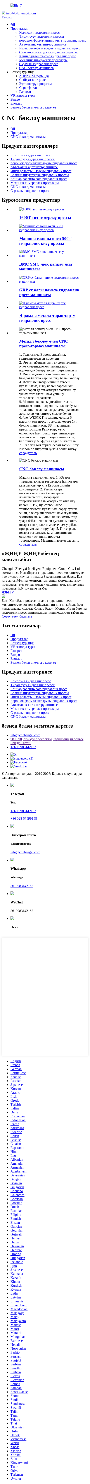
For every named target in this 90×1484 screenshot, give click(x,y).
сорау (23, 453)
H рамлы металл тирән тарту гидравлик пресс (47, 318)
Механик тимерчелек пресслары (43, 60)
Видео (15, 99)
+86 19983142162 (23, 747)
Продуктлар (19, 28)
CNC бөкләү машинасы (36, 68)
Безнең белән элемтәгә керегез (33, 107)
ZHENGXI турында (34, 76)
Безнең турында (22, 643)
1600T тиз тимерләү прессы (45, 217)
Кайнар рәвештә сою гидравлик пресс (47, 56)
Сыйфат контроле (32, 80)
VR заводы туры (22, 95)
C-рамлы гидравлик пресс (38, 64)
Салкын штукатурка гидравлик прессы (48, 52)
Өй (12, 24)
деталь (32, 453)
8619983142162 (21, 886)
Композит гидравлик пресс (39, 32)
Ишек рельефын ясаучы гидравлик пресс (49, 48)
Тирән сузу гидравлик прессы (41, 36)
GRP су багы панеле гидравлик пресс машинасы (49, 292)
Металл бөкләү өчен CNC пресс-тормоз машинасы (43, 343)
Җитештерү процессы (35, 84)
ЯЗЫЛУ (8, 592)
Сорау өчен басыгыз (17, 616)
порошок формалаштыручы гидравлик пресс (52, 40)
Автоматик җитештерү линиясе (42, 44)
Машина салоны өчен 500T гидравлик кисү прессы (45, 241)
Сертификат (28, 87)
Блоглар (16, 103)
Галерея (25, 91)
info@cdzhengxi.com (21, 13)
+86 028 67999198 (23, 818)
